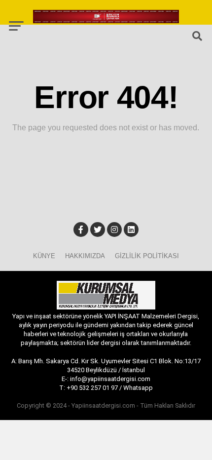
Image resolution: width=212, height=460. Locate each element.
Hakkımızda (85, 256)
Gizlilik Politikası (147, 256)
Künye (44, 256)
